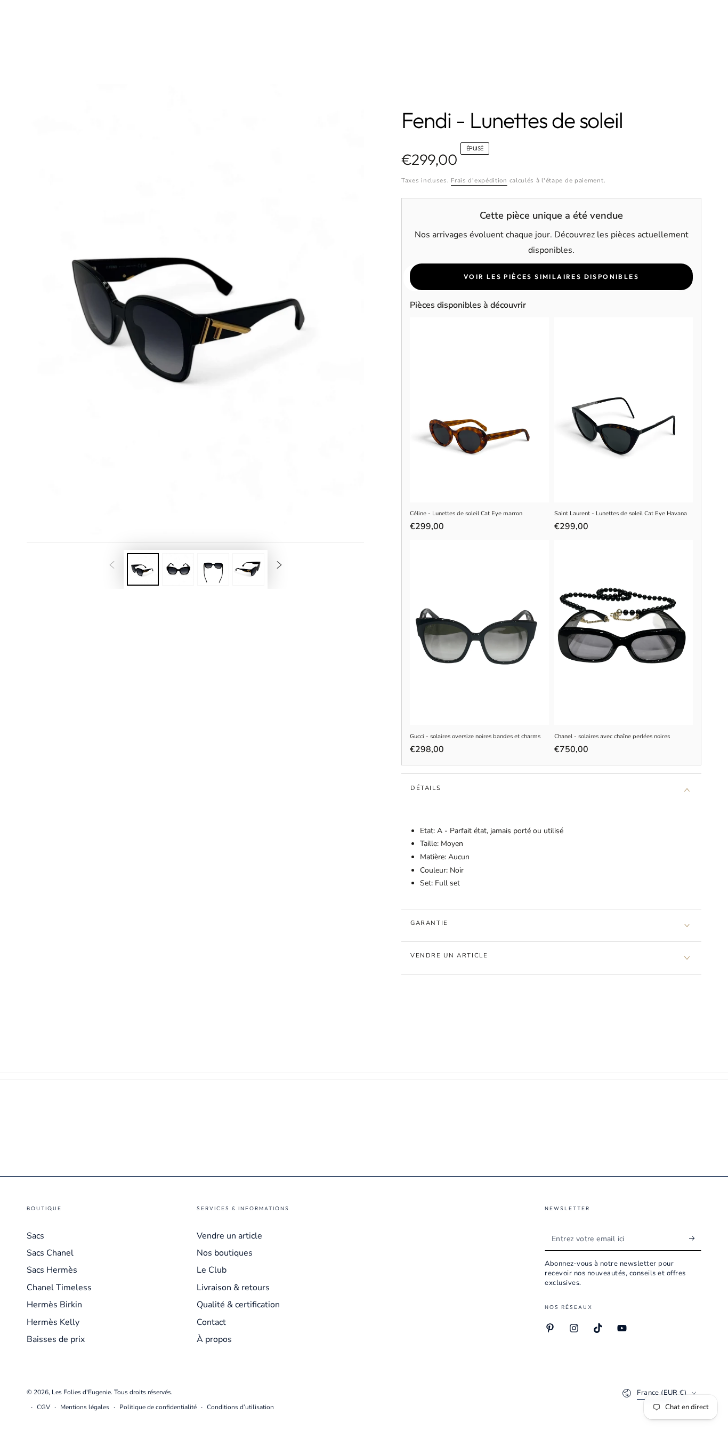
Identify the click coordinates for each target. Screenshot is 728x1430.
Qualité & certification (238, 1305)
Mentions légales (84, 1407)
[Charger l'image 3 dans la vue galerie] (213, 569)
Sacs (35, 1236)
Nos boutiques (225, 1253)
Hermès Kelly (53, 1322)
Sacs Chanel (50, 1253)
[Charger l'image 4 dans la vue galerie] (248, 569)
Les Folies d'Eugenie (81, 1392)
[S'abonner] (695, 1238)
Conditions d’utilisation (240, 1407)
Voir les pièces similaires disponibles (551, 277)
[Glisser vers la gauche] (112, 566)
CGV (43, 1407)
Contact (211, 1322)
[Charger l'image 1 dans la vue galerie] (143, 569)
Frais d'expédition (479, 180)
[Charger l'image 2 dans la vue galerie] (178, 569)
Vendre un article (229, 1236)
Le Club (212, 1270)
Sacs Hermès (52, 1270)
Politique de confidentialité (158, 1407)
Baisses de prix (56, 1339)
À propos (214, 1339)
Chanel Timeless (59, 1287)
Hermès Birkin (54, 1305)
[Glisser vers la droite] (279, 566)
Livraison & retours (233, 1287)
